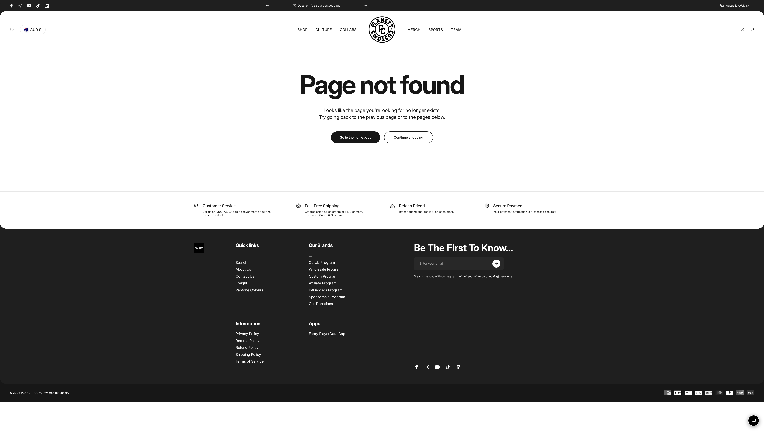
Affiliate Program (323, 283)
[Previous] (267, 5)
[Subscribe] (496, 264)
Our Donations (321, 304)
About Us (243, 269)
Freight (241, 283)
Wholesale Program (325, 269)
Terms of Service (250, 361)
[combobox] (737, 5)
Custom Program (323, 276)
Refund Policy (247, 347)
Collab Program (322, 262)
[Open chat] (753, 420)
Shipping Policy (248, 354)
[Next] (365, 5)
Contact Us (245, 276)
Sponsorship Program (327, 297)
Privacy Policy (247, 334)
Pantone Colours (249, 290)
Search (241, 262)
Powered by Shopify (56, 392)
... (237, 255)
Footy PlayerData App (327, 334)
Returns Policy (247, 341)
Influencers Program (326, 290)
